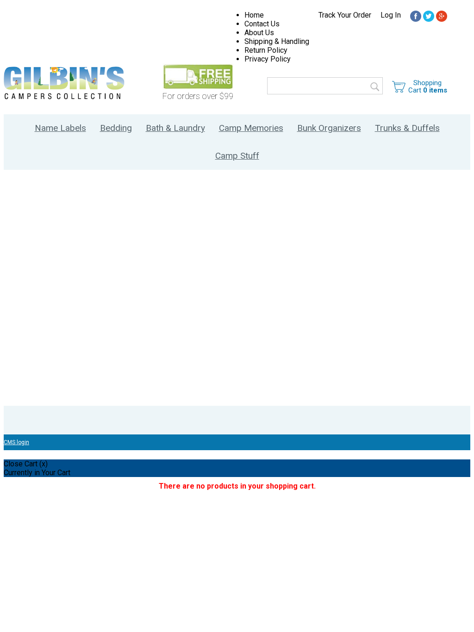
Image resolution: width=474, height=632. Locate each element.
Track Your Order (344, 15)
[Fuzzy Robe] (415, 17)
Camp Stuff (237, 155)
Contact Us (262, 23)
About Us (259, 32)
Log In (390, 15)
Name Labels (60, 128)
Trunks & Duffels (407, 128)
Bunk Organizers (329, 128)
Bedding (116, 128)
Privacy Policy (267, 59)
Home (254, 15)
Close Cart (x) (26, 463)
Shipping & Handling (276, 41)
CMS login (16, 442)
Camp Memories (251, 128)
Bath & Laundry (175, 128)
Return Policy (265, 50)
